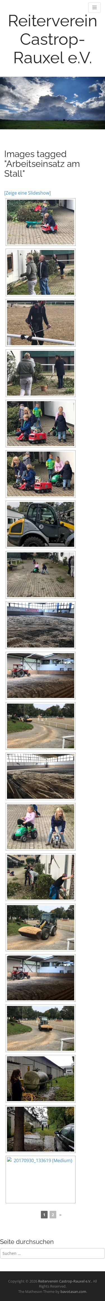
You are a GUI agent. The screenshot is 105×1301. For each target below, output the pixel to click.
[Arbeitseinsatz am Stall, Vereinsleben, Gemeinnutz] (40, 222)
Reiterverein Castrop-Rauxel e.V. (52, 39)
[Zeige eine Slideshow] (27, 193)
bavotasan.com (73, 1291)
